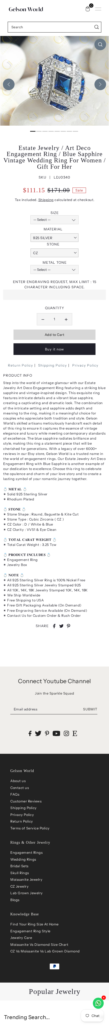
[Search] (96, 27)
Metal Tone (55, 262)
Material (53, 229)
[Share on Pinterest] (68, 626)
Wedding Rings (23, 859)
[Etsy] (74, 733)
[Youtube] (56, 733)
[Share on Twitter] (61, 626)
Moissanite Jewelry (26, 880)
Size (55, 213)
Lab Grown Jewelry (26, 893)
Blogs (15, 900)
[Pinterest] (47, 733)
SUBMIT (90, 709)
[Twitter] (38, 733)
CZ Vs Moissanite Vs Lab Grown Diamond (45, 951)
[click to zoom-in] (100, 44)
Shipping (46, 200)
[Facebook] (30, 733)
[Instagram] (66, 733)
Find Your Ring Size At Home (34, 924)
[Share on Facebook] (54, 626)
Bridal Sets (19, 866)
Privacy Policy (85, 365)
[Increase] (66, 319)
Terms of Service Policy (30, 828)
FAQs (14, 794)
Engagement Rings (26, 853)
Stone (53, 244)
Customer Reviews (26, 801)
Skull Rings (19, 873)
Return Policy (20, 365)
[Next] (100, 84)
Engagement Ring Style (30, 931)
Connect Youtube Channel (54, 681)
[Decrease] (43, 319)
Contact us (19, 788)
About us (18, 781)
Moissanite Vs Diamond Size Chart (39, 945)
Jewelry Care (21, 938)
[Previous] (9, 84)
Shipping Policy (52, 365)
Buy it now (54, 349)
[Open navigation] (98, 9)
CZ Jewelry (19, 886)
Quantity (54, 308)
